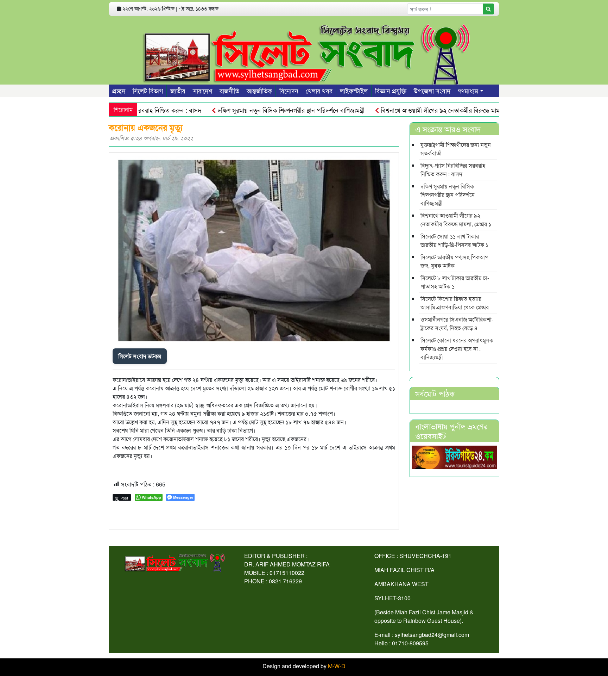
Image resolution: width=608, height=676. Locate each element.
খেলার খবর (319, 90)
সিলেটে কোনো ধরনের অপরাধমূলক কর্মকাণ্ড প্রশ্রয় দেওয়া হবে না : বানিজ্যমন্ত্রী (456, 348)
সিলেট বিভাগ (148, 90)
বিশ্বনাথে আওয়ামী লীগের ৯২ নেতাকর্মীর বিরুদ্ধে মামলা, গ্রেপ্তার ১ (435, 109)
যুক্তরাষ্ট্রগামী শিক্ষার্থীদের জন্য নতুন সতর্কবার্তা (455, 149)
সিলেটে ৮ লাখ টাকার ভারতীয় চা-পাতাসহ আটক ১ (454, 282)
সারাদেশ (202, 90)
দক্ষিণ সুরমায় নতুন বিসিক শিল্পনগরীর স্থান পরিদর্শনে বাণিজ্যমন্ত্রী (272, 109)
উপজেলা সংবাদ (432, 90)
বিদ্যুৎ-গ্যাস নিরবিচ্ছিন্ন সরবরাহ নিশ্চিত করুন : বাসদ (452, 169)
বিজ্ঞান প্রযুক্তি (390, 90)
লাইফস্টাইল (354, 90)
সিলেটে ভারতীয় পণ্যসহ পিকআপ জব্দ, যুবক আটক (454, 261)
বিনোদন (288, 90)
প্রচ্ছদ (118, 90)
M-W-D (337, 666)
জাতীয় (177, 90)
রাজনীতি (229, 90)
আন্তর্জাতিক (259, 90)
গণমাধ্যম (468, 90)
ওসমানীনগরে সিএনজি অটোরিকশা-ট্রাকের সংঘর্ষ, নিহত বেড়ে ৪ (456, 323)
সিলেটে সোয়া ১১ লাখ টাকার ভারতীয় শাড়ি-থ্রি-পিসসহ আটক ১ (454, 240)
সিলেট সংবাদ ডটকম (139, 356)
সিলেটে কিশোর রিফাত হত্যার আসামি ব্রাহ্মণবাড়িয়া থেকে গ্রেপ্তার (454, 302)
